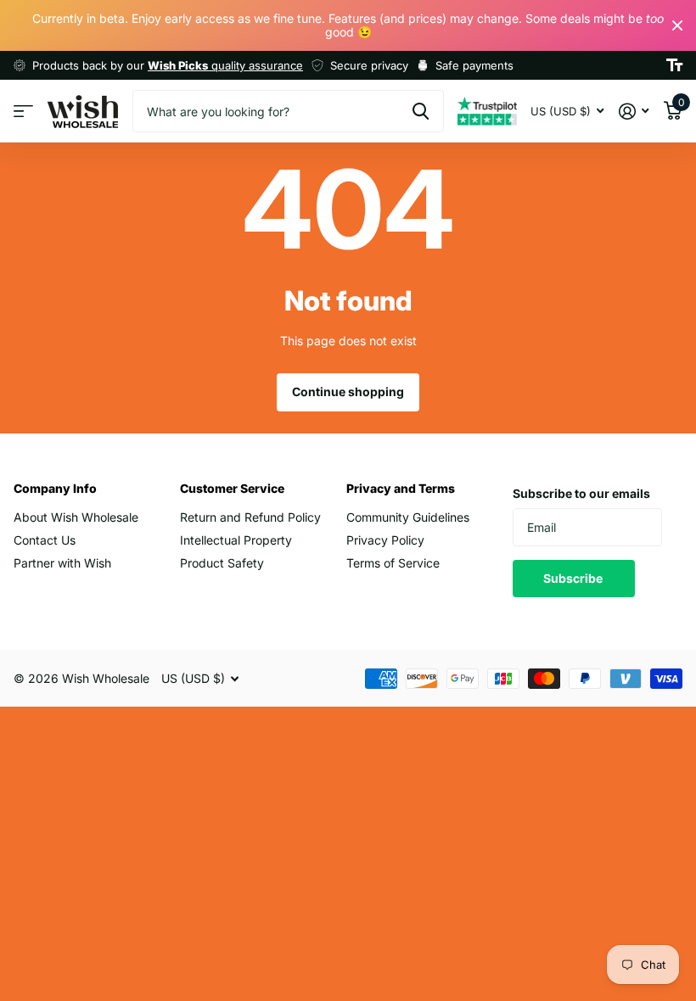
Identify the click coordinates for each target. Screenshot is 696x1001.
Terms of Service (393, 563)
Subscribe (574, 578)
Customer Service (232, 488)
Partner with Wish (62, 563)
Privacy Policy (385, 540)
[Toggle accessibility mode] (674, 65)
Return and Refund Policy (250, 517)
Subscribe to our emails (581, 493)
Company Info (55, 488)
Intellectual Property (236, 540)
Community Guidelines (407, 517)
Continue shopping (348, 391)
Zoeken (420, 111)
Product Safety (222, 563)
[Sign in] (633, 111)
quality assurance (225, 65)
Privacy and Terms (400, 488)
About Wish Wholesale (76, 517)
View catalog (23, 111)
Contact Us (45, 540)
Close (677, 25)
